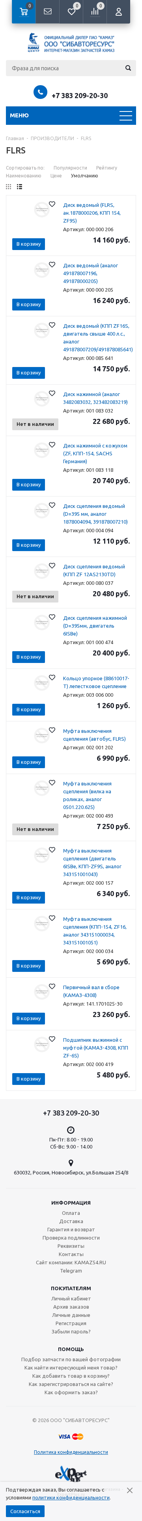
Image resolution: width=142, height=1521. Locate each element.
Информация (71, 1202)
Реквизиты (71, 1246)
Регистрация (71, 1323)
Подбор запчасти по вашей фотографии (71, 1359)
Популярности (70, 167)
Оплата (71, 1213)
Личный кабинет (71, 1298)
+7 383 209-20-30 (80, 95)
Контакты (71, 1254)
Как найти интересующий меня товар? (71, 1367)
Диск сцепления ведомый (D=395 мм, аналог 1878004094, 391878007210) (95, 513)
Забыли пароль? (71, 1331)
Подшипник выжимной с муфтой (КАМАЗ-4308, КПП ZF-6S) (95, 1047)
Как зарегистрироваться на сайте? (71, 1384)
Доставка (71, 1221)
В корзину (29, 244)
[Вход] (118, 12)
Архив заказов (71, 1306)
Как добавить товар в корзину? (71, 1376)
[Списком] (19, 186)
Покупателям (71, 1288)
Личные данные (71, 1315)
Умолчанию (84, 175)
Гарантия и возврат (71, 1229)
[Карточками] (8, 186)
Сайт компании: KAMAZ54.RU (71, 1262)
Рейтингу (106, 167)
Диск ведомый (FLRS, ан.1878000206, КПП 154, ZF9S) (92, 212)
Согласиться (25, 1511)
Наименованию (23, 175)
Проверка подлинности (71, 1237)
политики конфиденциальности (71, 1497)
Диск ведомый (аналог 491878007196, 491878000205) (90, 273)
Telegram (71, 1270)
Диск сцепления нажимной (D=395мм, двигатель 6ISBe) (95, 625)
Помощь (71, 1349)
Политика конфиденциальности (71, 1452)
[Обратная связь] (47, 12)
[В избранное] (52, 204)
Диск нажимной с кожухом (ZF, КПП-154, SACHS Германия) (95, 453)
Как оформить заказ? (71, 1392)
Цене (56, 175)
